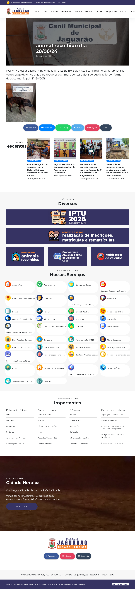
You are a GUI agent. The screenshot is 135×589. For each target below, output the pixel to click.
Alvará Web (17, 285)
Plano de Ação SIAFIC (85, 340)
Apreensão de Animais (15, 438)
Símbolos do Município (47, 426)
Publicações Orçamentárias (18, 361)
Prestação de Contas (116, 348)
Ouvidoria (62, 3)
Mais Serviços (113, 327)
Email (106, 128)
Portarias (10, 432)
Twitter (78, 128)
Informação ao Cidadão (22, 319)
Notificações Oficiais (15, 444)
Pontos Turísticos (45, 444)
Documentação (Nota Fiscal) (81, 304)
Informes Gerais (50, 319)
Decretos (10, 420)
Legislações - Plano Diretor (112, 415)
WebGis (47, 382)
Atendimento (49, 285)
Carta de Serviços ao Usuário (113, 291)
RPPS (123, 11)
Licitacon (79, 327)
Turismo (78, 11)
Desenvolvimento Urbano (112, 443)
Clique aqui (22, 506)
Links (45, 11)
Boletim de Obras (83, 285)
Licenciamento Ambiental (55, 327)
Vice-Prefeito (75, 420)
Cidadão (99, 11)
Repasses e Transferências (118, 355)
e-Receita (111, 298)
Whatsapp (63, 128)
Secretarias (66, 11)
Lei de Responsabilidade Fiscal (19, 333)
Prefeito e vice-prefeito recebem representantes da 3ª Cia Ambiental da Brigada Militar (91, 170)
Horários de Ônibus (115, 312)
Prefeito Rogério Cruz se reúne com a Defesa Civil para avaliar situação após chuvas (38, 170)
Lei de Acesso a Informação (21, 3)
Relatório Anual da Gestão (87, 355)
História (41, 420)
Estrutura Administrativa (79, 438)
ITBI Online (80, 319)
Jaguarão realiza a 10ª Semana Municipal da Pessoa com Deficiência (64, 168)
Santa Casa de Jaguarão (54, 368)
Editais (15, 312)
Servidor (88, 11)
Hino (40, 432)
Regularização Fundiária (54, 355)
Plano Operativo (114, 340)
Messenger (47, 128)
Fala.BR (47, 312)
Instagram (92, 128)
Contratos (48, 298)
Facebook (31, 128)
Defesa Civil (74, 432)
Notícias (54, 11)
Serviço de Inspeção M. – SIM (81, 374)
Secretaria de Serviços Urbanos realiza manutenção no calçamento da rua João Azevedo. (117, 170)
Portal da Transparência (45, 3)
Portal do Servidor (83, 348)
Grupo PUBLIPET (83, 312)
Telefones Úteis (113, 368)
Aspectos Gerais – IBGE (47, 438)
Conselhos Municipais (78, 444)
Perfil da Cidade (45, 415)
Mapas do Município (109, 420)
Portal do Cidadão (51, 348)
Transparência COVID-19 (22, 382)
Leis (7, 415)
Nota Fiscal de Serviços (22, 340)
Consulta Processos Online (23, 298)
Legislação (111, 319)
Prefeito (72, 415)
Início (37, 11)
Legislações (111, 11)
